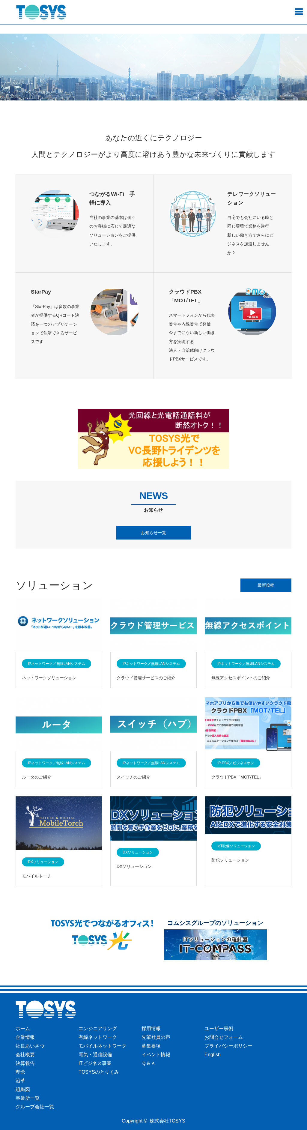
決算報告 (25, 1063)
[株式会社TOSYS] (41, 12)
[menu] (298, 11)
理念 (20, 1072)
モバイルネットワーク (103, 1045)
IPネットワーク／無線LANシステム (56, 664)
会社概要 (25, 1054)
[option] (153, 67)
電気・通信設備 (95, 1054)
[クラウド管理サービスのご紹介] (153, 625)
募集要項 (151, 1045)
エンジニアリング (98, 1028)
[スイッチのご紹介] (153, 724)
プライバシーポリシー (228, 1045)
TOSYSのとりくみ (99, 1072)
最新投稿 (266, 585)
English (212, 1054)
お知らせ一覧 (153, 532)
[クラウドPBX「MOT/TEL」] (248, 724)
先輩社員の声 (156, 1037)
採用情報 (151, 1028)
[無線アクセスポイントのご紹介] (248, 625)
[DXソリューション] (153, 819)
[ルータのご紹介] (59, 724)
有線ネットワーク (98, 1037)
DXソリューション (43, 862)
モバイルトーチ (36, 876)
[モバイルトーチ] (59, 823)
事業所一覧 (28, 1098)
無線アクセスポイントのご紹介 (240, 677)
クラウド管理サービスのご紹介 (146, 677)
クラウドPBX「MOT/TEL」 (237, 777)
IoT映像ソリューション (236, 846)
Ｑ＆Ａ (149, 1063)
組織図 (23, 1089)
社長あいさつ (30, 1045)
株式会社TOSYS (167, 1120)
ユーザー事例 (218, 1028)
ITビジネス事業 (95, 1063)
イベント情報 (156, 1054)
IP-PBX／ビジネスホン (235, 763)
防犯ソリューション (230, 860)
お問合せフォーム (223, 1037)
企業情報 (25, 1037)
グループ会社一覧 (35, 1106)
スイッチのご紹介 (133, 777)
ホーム (23, 1028)
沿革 (20, 1080)
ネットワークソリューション (49, 677)
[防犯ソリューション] (248, 815)
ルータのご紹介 (36, 777)
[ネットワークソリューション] (59, 625)
